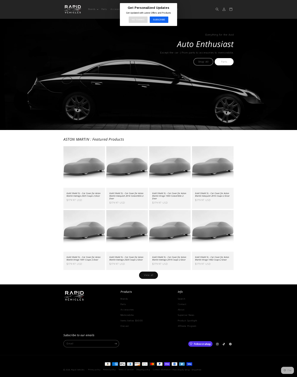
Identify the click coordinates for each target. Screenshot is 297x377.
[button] (93, 9)
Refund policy (109, 369)
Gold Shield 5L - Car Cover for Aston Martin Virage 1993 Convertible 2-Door (169, 196)
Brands (124, 298)
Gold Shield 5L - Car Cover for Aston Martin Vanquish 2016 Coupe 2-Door (212, 194)
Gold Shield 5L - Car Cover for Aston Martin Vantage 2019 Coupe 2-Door (169, 258)
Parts (224, 62)
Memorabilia (127, 315)
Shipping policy (143, 369)
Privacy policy (94, 369)
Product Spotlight (187, 320)
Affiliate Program (187, 326)
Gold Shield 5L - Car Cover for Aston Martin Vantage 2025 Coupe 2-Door (84, 194)
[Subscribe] (115, 343)
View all (148, 275)
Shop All (203, 62)
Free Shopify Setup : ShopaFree (187, 369)
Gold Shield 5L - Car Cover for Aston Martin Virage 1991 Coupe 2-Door (84, 258)
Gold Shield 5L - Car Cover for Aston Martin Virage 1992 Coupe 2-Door (212, 258)
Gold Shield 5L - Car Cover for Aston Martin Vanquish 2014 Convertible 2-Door (126, 196)
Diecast (125, 326)
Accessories (127, 309)
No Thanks (138, 19)
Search (181, 298)
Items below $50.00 (132, 320)
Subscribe (159, 19)
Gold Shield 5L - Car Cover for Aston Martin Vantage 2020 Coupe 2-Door (126, 258)
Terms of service (125, 369)
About (181, 309)
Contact (182, 304)
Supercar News (186, 315)
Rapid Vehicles (77, 369)
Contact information (161, 369)
